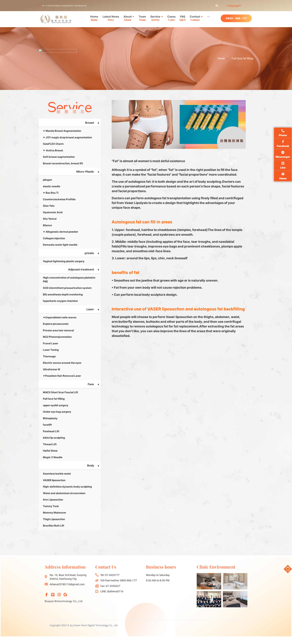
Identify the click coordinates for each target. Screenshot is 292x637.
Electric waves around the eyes (62, 362)
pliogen (47, 179)
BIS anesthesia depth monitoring (63, 294)
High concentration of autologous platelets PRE (69, 279)
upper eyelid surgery (55, 405)
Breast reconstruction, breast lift (63, 163)
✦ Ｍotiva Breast (53, 150)
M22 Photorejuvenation (57, 336)
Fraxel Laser (50, 343)
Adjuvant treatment (81, 269)
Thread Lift (50, 444)
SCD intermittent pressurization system (67, 287)
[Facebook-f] (46, 595)
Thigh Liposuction (54, 519)
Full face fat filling (54, 398)
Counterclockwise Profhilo (59, 199)
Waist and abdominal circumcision (64, 493)
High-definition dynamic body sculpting (67, 486)
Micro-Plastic (85, 171)
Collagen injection (54, 238)
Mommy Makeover (54, 512)
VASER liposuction (54, 480)
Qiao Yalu (48, 205)
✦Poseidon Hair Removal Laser (62, 375)
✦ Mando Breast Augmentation (62, 130)
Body (90, 465)
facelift (47, 424)
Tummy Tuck (51, 506)
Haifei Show (50, 450)
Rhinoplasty (50, 418)
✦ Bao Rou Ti (50, 192)
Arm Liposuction (53, 499)
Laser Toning (51, 349)
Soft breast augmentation (59, 156)
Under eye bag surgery (57, 411)
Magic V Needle (52, 457)
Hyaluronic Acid (53, 212)
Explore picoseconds (55, 323)
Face (91, 384)
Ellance (47, 225)
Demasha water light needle (60, 244)
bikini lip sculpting (54, 437)
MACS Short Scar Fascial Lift (60, 392)
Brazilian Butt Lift (53, 525)
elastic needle (51, 186)
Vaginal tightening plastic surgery (63, 261)
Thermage (49, 356)
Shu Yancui (49, 218)
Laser (90, 309)
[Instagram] (59, 595)
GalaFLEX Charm (53, 143)
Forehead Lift (51, 431)
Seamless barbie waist (57, 473)
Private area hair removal (58, 330)
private (89, 253)
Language (233, 5)
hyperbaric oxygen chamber (60, 300)
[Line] (53, 595)
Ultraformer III (51, 369)
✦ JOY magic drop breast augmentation (67, 137)
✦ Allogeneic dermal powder (60, 231)
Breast (89, 122)
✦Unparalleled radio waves (59, 317)
